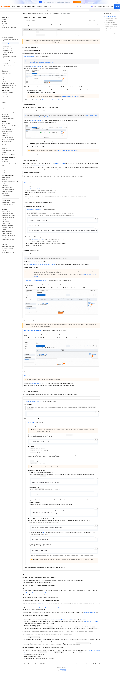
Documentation (5, 10)
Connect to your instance (54, 13)
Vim (59, 489)
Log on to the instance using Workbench (33, 401)
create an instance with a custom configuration (62, 619)
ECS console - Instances (35, 66)
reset (65, 24)
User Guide (30, 10)
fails (36, 99)
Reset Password (41, 603)
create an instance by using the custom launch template (42, 264)
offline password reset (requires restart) (70, 96)
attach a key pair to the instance (40, 165)
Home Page (24, 13)
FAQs (51, 10)
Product (98, 20)
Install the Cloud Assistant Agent (46, 62)
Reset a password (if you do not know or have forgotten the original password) (40, 592)
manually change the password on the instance (68, 150)
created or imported (60, 163)
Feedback (64, 670)
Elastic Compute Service (15, 10)
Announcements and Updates (60, 10)
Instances (46, 13)
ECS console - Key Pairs (35, 189)
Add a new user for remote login (91, 621)
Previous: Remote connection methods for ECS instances (36, 663)
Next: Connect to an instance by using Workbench (87, 663)
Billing (46, 10)
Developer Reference (39, 10)
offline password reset (89, 612)
